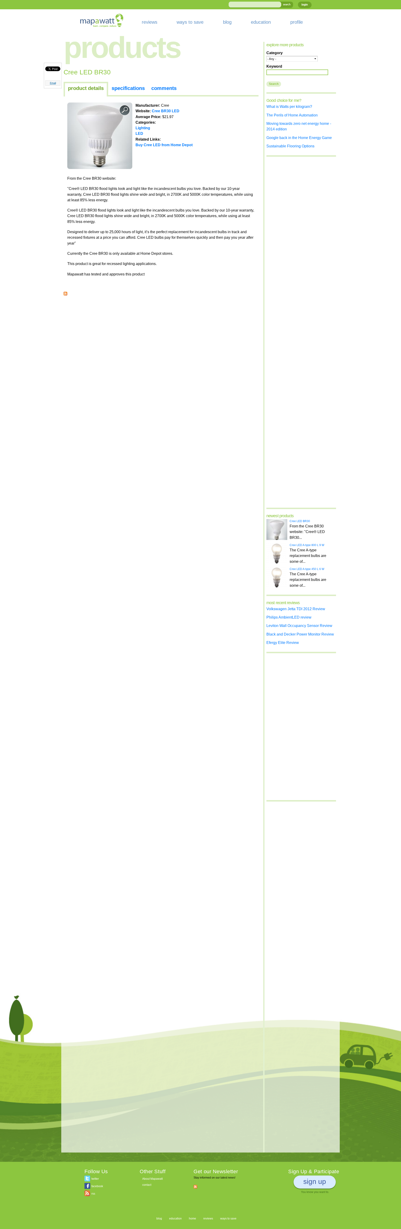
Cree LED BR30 (300, 521)
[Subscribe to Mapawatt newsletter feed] (195, 1186)
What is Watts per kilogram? (289, 106)
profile (296, 22)
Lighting (143, 128)
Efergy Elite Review (282, 642)
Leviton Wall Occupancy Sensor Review (299, 625)
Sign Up (314, 1181)
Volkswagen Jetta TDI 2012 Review (295, 609)
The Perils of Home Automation (292, 115)
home (192, 1218)
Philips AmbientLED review (288, 617)
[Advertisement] (161, 332)
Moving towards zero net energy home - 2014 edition (298, 126)
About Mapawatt (152, 1178)
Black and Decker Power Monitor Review (300, 634)
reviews (149, 22)
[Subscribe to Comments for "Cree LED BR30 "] (65, 293)
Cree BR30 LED (165, 111)
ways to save (190, 22)
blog (227, 22)
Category (274, 53)
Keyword (274, 66)
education (261, 22)
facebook (97, 1186)
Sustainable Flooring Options (290, 146)
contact (146, 1184)
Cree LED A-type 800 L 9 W (307, 545)
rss (93, 1193)
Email (53, 83)
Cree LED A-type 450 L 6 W (307, 569)
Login (304, 4)
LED (139, 133)
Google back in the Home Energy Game (299, 138)
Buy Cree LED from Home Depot (164, 145)
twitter (95, 1178)
